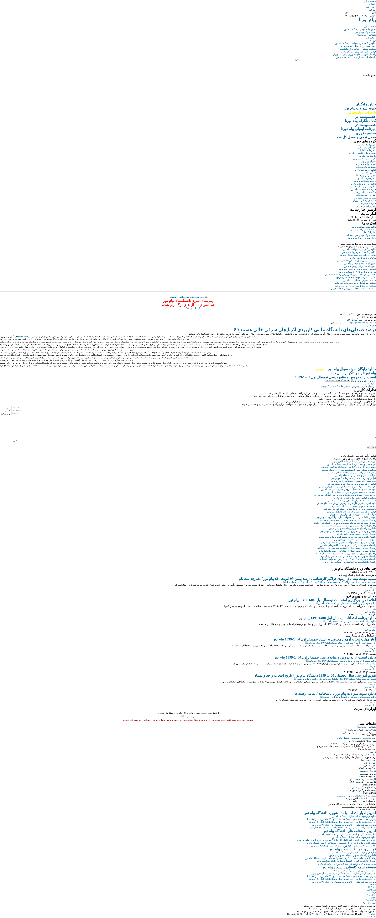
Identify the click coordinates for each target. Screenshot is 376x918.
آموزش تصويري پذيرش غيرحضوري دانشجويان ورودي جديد (347, 520)
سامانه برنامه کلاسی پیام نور (362, 258)
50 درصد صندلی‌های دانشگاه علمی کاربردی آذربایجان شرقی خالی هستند (305, 329)
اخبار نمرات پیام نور (366, 178)
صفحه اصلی (370, 1)
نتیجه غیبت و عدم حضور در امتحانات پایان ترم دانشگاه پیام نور (346, 863)
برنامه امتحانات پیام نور (365, 181)
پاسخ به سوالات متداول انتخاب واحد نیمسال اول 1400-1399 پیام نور (344, 825)
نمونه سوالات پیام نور (366, 32)
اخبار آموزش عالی (367, 147)
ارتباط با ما (370, 37)
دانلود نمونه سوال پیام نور (364, 227)
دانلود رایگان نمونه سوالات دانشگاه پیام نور (355, 43)
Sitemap (372, 897)
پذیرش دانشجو (352, 386)
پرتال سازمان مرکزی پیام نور (362, 238)
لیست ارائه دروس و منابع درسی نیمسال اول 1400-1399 (335, 377)
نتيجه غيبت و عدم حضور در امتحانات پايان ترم (354, 506)
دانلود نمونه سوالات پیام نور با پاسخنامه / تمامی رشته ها (335, 693)
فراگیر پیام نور (369, 172)
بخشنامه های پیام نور (366, 167)
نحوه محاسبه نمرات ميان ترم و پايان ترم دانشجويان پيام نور (347, 486)
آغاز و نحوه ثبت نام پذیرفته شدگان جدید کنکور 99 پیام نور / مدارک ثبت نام (341, 819)
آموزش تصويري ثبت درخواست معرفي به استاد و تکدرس (348, 542)
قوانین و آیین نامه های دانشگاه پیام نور (357, 51)
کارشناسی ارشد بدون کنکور (362, 779)
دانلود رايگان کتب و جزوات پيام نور (359, 252)
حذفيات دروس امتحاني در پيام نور (359, 280)
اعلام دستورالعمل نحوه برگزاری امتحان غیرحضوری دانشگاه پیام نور (343, 845)
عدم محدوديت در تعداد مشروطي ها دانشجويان (353, 288)
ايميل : (8, 410)
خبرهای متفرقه (368, 203)
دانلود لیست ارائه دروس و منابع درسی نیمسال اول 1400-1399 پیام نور (325, 657)
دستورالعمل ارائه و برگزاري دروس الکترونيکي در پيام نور (348, 467)
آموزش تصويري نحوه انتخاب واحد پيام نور (356, 534)
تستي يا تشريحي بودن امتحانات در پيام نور (356, 277)
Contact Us (371, 900)
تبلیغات (372, 4)
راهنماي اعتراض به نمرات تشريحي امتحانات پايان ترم (350, 562)
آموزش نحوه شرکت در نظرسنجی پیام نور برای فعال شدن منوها (345, 523)
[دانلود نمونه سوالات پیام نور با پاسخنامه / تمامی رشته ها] (348, 697)
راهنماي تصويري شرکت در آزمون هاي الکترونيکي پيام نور (348, 545)
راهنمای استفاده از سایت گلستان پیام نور (356, 57)
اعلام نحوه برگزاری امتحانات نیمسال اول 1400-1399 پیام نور (332, 600)
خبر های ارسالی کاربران (364, 200)
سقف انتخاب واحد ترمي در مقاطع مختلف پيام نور (352, 472)
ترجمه (373, 752)
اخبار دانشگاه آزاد (367, 150)
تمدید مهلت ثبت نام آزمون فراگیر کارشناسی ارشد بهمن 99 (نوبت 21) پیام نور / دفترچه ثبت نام (307, 579)
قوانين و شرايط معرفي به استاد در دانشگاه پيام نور (351, 484)
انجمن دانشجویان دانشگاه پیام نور (360, 29)
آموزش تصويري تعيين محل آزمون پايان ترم (355, 539)
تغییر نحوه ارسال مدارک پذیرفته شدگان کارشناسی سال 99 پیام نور (344, 873)
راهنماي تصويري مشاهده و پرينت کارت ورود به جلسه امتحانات (345, 553)
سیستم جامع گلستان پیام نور (362, 153)
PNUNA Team (318, 914)
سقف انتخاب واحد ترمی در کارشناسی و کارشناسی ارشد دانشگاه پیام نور (340, 843)
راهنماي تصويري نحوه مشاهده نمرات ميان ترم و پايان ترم (348, 556)
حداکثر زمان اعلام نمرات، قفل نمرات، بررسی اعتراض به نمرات (345, 495)
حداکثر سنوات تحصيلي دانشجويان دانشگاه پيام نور (352, 500)
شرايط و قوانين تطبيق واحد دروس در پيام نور (354, 497)
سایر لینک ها (370, 232)
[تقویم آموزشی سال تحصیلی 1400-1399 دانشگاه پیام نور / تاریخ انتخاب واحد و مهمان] (335, 679)
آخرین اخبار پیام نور (366, 144)
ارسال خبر (371, 7)
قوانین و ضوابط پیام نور (364, 170)
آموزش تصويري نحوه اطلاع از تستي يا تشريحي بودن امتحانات (346, 548)
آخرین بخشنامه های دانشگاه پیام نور (349, 831)
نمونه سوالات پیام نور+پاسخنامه (360, 235)
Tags (374, 892)
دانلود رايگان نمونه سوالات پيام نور (359, 249)
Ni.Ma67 (372, 914)
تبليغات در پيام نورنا (366, 727)
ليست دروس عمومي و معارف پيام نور (357, 269)
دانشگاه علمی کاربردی (332, 386)
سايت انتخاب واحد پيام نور (363, 229)
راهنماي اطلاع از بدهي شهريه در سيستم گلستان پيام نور (349, 525)
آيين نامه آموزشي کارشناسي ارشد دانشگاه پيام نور (351, 464)
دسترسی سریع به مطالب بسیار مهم (358, 46)
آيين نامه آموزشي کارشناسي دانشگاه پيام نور (354, 461)
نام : (9, 407)
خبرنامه (372, 10)
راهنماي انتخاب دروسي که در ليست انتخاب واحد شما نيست (347, 537)
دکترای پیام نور (369, 161)
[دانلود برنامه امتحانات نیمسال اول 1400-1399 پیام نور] (349, 621)
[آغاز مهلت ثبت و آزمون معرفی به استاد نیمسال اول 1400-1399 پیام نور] (341, 642)
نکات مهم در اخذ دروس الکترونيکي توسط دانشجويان (350, 274)
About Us (371, 895)
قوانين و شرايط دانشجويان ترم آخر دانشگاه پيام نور (351, 511)
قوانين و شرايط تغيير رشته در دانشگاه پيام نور (354, 478)
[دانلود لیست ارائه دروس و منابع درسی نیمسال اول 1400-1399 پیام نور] (341, 661)
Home (373, 884)
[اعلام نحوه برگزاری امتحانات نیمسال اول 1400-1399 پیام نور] (346, 603)
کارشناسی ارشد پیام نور (364, 158)
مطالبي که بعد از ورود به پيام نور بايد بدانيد (355, 285)
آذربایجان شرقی (368, 386)
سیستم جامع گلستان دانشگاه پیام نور (349, 867)
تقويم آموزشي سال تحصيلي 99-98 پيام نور (355, 260)
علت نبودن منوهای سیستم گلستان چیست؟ (355, 870)
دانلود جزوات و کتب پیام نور (362, 183)
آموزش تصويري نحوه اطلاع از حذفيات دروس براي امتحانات (347, 551)
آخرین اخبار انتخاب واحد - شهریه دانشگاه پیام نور (340, 813)
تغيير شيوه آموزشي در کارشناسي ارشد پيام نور (353, 481)
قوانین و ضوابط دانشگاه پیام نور (352, 849)
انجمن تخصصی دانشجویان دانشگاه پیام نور (355, 738)
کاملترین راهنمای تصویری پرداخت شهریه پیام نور (352, 855)
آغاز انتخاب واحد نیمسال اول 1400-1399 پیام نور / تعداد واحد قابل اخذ (343, 827)
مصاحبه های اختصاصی (365, 197)
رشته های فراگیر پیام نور (364, 787)
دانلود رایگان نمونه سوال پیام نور (346, 369)
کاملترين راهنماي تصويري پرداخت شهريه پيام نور (352, 528)
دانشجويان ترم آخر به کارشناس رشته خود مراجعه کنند (349, 509)
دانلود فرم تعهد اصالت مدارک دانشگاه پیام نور (354, 816)
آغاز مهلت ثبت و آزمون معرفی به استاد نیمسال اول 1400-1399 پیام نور (324, 639)
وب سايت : (5, 413)
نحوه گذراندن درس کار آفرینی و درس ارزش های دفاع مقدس (346, 503)
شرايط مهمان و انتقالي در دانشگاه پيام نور (355, 475)
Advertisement (369, 903)
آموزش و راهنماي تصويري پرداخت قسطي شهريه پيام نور (348, 531)
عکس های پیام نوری (366, 192)
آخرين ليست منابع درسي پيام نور (360, 263)
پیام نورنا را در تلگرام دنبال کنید (353, 373)
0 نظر (373, 587)
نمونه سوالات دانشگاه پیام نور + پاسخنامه (356, 795)
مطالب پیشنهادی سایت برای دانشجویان (357, 49)
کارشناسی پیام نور (367, 156)
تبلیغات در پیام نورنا (366, 35)
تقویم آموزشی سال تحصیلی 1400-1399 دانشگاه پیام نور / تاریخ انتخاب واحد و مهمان (315, 675)
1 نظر (373, 609)
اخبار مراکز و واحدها (366, 175)
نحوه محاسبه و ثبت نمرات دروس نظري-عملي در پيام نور (348, 489)
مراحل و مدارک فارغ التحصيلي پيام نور (357, 271)
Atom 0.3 (371, 889)
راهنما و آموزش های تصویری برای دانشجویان (354, 54)
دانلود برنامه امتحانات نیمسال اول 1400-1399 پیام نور (337, 618)
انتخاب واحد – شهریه (366, 164)
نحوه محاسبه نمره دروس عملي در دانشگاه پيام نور (351, 492)
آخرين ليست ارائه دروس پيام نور (360, 266)
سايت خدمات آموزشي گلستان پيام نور (357, 255)
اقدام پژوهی (370, 763)
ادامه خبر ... (370, 590)
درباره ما (371, 40)
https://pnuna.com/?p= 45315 (362, 322)
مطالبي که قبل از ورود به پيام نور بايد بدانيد (355, 283)
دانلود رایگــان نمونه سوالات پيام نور (360, 108)
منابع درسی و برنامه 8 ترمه (363, 186)
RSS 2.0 (372, 887)
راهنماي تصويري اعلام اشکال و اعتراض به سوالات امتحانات (347, 559)
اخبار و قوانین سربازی (365, 206)
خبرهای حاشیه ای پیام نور (363, 189)
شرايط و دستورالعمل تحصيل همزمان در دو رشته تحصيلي (348, 470)
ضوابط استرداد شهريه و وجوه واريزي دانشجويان (353, 514)
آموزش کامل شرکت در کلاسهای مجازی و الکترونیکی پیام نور (346, 517)
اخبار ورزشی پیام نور (366, 195)
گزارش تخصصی (368, 771)
